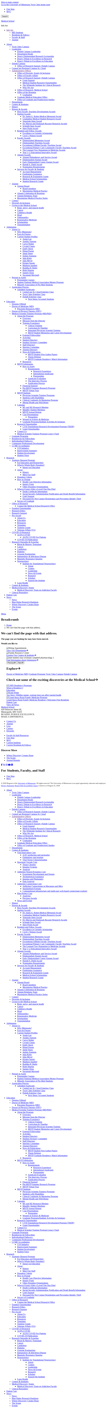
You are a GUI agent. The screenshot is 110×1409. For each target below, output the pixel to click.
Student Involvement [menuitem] (26, 453)
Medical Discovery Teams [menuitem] (23, 588)
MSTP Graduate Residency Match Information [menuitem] (47, 359)
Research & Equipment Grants (35, 973)
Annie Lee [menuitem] (27, 239)
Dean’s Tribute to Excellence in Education (35, 807)
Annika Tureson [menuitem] (29, 241)
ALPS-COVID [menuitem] (23, 535)
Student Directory (30, 1136)
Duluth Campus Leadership (29, 797)
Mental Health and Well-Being (35, 1199)
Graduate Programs (37, 674)
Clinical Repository (20, 1389)
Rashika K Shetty (30, 1064)
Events (15, 1405)
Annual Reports (13, 760)
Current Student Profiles (27, 1033)
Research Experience (42, 1167)
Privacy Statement (7, 786)
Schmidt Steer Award (32, 922)
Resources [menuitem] (27, 362)
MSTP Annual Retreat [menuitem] (32, 412)
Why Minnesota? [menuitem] (24, 232)
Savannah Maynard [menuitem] (31, 275)
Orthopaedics (22, 1014)
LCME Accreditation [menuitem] (21, 446)
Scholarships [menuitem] (22, 222)
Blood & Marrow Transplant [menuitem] (29, 544)
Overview (27, 1115)
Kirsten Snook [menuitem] (29, 263)
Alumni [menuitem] (15, 184)
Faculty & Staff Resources (17, 735)
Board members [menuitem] (29, 188)
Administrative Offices (21, 816)
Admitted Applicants (26, 1086)
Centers (31, 1365)
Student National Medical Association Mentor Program (40, 1078)
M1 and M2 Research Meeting (35, 1203)
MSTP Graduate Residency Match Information (47, 1155)
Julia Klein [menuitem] (27, 258)
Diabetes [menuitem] (21, 551)
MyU (8, 11)
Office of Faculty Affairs (27, 821)
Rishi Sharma (28, 1066)
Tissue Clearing (29, 864)
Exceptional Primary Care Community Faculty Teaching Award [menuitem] (49, 148)
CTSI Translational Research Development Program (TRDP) (48, 1223)
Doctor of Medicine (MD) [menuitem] (23, 306)
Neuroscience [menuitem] (23, 561)
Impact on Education (31, 1264)
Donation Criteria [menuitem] (24, 477)
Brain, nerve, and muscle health (30, 1004)
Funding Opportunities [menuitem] (21, 508)
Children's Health (24, 1009)
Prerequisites (38, 1172)
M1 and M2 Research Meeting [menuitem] (35, 407)
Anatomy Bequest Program (23, 1256)
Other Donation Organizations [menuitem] (35, 487)
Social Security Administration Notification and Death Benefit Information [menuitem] (54, 494)
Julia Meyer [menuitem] (27, 261)
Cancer (20, 1006)
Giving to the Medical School (24, 1002)
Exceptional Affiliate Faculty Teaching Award (42, 941)
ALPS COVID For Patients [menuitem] (34, 537)
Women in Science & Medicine (36, 1216)
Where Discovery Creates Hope (19, 755)
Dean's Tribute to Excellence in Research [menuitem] (34, 59)
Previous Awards (30, 898)
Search (5, 16)
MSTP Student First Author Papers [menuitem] (42, 354)
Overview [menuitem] (27, 318)
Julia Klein (27, 1054)
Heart (19, 1011)
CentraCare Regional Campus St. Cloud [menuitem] (29, 68)
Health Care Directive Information (37, 1278)
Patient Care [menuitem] (11, 595)
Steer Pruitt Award (30, 925)
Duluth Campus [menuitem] (18, 63)
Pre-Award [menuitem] (16, 515)
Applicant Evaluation (37, 1175)
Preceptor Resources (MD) (28, 1105)
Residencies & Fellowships (23, 1235)
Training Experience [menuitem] (31, 323)
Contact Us (11, 721)
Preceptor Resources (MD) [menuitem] (28, 309)
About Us (16, 1026)
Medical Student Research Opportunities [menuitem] (40, 83)
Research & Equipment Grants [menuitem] (35, 176)
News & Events (34, 1369)
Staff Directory (29, 1141)
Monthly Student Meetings (34, 1206)
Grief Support (28, 1292)
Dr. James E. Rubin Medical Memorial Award (42, 913)
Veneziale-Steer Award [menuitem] (32, 121)
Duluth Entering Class (32, 1093)
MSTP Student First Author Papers (42, 1151)
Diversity (10, 731)
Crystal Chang (29, 1042)
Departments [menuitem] (17, 102)
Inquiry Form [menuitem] (28, 484)
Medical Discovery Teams (23, 1384)
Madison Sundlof (30, 1062)
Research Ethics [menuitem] (18, 511)
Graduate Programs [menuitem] (20, 436)
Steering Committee (31, 1143)
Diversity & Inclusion (21, 999)
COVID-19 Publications (27, 1336)
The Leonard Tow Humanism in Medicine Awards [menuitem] (44, 150)
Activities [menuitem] (27, 337)
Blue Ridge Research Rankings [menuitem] (25, 602)
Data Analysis (28, 881)
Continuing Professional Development (28, 1240)
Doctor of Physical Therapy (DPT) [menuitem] (26, 311)
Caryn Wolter (28, 1040)
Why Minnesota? (24, 1028)
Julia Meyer (27, 1057)
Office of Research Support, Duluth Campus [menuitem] (36, 66)
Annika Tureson (29, 1038)
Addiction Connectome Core (29, 884)
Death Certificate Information (35, 1288)
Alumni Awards (24, 951)
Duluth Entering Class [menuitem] (32, 297)
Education (10, 1098)
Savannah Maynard (31, 1071)
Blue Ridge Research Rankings (25, 1398)
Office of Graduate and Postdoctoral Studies (35, 845)
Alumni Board (23, 982)
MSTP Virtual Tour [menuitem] (31, 390)
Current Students (13, 743)
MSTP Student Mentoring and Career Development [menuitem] (50, 333)
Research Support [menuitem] (19, 513)
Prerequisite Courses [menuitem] (25, 280)
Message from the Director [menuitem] (34, 321)
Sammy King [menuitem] (28, 273)
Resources (27, 1158)
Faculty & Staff (18, 37)
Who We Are (28, 833)
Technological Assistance (33, 876)
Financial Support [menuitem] (30, 386)
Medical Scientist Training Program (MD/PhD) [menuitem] (32, 313)
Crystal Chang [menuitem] (29, 246)
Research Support (19, 1309)
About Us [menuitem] (16, 229)
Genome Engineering (26, 1350)
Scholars (31, 1374)
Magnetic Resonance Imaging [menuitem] (29, 559)
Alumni (15, 40)
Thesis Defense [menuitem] (34, 357)
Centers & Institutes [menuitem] (20, 104)
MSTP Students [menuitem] (23, 393)
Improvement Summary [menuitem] (27, 450)
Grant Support (29, 826)
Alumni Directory (30, 1146)
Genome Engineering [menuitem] (26, 554)
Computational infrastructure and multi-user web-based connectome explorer (55, 891)
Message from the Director (34, 1117)
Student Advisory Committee (35, 1139)
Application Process (20, 1083)
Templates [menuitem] (21, 525)
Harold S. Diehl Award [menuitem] (32, 164)
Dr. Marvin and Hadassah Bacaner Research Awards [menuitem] (45, 123)
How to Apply (29, 1163)
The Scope (11, 758)
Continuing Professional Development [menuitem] (28, 443)
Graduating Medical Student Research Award (42, 915)
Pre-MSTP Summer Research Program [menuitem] (39, 388)
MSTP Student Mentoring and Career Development (50, 1129)
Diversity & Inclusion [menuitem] (21, 203)
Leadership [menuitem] (16, 49)
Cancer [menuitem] (20, 210)
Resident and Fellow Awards (29, 927)
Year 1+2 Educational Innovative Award (40, 949)
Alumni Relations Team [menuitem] (27, 196)
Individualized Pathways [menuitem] (22, 441)
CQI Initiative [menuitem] (23, 448)
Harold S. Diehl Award (32, 961)
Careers (9, 728)
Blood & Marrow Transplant (29, 1341)
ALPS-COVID (23, 1331)
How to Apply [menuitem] (29, 366)
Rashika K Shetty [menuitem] (30, 268)
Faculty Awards (23, 934)
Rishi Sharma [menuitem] (28, 270)
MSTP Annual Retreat (32, 1208)
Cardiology (22, 1345)
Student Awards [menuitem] (24, 114)
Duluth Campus (70, 674)
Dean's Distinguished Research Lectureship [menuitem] (35, 56)
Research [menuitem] (10, 458)
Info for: (9, 30)
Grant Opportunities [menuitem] (31, 429)
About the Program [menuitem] (25, 316)
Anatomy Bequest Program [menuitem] (23, 460)
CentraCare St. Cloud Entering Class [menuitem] (38, 292)
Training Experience (31, 1119)
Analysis (26, 869)
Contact (15, 997)
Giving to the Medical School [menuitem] (24, 205)
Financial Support (30, 1182)
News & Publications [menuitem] (32, 352)
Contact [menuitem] (15, 200)
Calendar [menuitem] (21, 405)
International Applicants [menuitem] (43, 374)
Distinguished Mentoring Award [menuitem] (36, 140)
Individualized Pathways (22, 1237)
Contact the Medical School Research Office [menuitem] (36, 506)
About (9, 790)
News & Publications (32, 1148)
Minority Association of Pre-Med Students (35, 1081)
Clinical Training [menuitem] (35, 325)
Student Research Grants (33, 977)
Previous (11, 663)
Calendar (21, 1201)
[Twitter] (4, 765)
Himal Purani (28, 1047)
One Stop (10, 9)
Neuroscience (23, 1357)
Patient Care (11, 1391)
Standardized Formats (32, 889)
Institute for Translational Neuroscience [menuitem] (39, 564)
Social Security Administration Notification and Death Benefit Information (54, 1290)
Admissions (11, 1023)
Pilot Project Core (24, 893)
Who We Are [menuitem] (28, 87)
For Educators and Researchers (30, 1259)
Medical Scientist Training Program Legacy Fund (38, 1230)
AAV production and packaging (36, 855)
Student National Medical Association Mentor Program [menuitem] (40, 282)
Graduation (27, 840)
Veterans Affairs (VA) (26, 1326)
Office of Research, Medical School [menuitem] (32, 90)
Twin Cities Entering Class (34, 1090)
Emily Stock (28, 1045)
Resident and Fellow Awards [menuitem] (29, 131)
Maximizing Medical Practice (35, 987)
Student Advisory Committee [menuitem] (35, 342)
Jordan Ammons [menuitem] (29, 256)
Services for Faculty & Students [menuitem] (30, 169)
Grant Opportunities (31, 1225)
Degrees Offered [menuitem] (19, 304)
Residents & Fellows (20, 35)
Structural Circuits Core (27, 862)
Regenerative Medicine (27, 1016)
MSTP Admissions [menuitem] (25, 364)
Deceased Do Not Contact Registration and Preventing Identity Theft (52, 1295)
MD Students (17, 32)
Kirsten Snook (29, 1059)
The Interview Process (37, 1177)
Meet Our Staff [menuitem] (29, 475)
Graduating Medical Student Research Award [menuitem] (42, 119)
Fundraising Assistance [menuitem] (32, 174)
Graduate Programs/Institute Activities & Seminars (44, 1218)
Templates (21, 1321)
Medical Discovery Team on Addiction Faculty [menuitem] (37, 590)
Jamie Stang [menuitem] (28, 253)
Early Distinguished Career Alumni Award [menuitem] (40, 162)
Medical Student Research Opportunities (40, 828)
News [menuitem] (8, 597)
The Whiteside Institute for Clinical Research (42, 831)
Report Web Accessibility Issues (26, 786)
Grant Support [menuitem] (29, 80)
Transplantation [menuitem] (23, 224)
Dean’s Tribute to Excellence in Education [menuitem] (35, 61)
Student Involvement (26, 1249)
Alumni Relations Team (27, 992)
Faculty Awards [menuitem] (23, 138)
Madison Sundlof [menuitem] (30, 265)
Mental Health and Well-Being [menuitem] (35, 402)
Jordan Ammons (29, 1052)
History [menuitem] (15, 107)
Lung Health (22, 1379)
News (8, 1393)
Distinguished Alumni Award (35, 956)
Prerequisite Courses (25, 1076)
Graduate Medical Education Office (32, 843)
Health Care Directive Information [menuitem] (37, 482)
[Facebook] (1, 765)
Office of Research (20, 1300)
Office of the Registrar (26, 838)
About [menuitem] (9, 44)
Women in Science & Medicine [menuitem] (36, 419)
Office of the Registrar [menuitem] (26, 92)
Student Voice (23, 1252)
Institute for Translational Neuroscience (39, 1360)
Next (20, 663)
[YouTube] (9, 765)
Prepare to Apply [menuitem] (19, 277)
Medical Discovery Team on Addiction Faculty (37, 1386)
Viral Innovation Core (26, 852)
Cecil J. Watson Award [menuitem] (32, 136)
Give (8, 726)
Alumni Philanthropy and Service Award (40, 953)
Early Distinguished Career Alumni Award (40, 958)
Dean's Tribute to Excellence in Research (34, 804)
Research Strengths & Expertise (25, 1338)
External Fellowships (31, 1131)
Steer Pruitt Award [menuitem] (30, 128)
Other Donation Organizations (35, 1283)
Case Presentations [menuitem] (30, 414)
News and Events (24, 901)
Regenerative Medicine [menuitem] (27, 220)
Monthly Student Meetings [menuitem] (34, 410)
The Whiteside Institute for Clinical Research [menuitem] (42, 85)
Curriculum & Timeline (38, 1124)
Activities (27, 1134)
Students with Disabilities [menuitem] (33, 398)
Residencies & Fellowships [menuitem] (23, 438)
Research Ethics (18, 1307)
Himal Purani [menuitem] (28, 251)
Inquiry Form (28, 1280)
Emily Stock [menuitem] (28, 249)
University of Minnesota (27, 783)
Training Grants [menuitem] (23, 527)
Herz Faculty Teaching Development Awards (36, 908)
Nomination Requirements (34, 963)
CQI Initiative (23, 1244)
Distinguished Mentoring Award (36, 937)
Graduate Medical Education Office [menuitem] (32, 97)
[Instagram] (7, 765)
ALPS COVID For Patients (34, 1333)
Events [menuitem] (15, 609)
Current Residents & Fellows (18, 745)
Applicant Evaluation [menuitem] (37, 378)
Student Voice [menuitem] (23, 455)
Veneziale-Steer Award (32, 917)
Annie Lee (27, 1035)
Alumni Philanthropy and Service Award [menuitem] (40, 157)
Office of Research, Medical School (32, 836)
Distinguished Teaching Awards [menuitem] (36, 143)
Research (10, 1254)
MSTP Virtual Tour (31, 1187)
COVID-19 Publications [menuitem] (27, 539)
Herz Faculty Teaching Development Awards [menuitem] (36, 111)
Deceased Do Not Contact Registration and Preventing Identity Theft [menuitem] (52, 499)
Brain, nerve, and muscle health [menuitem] (30, 208)
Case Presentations (30, 1211)
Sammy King (28, 1069)
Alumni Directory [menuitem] (30, 350)
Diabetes (21, 1348)
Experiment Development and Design (38, 874)
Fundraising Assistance (32, 970)
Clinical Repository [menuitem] (20, 592)
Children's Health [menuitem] (24, 212)
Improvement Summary (27, 1247)
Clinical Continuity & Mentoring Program (40, 1196)
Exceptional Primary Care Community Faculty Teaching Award (49, 944)
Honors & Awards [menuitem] (19, 109)
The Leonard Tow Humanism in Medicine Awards (44, 946)
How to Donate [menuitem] (23, 479)
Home (9, 625)
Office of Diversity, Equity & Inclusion (33, 819)
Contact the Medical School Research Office (36, 1302)
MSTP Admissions (25, 1160)
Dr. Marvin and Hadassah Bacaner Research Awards (45, 920)
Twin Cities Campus (54, 674)
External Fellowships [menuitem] (31, 335)
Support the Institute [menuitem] (36, 580)
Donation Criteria (24, 1273)
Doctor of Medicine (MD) (17, 674)
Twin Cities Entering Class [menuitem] (34, 294)
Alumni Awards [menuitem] (24, 155)
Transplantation (23, 1021)
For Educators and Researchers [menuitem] (30, 463)
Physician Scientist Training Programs (39, 1191)
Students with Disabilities (33, 1194)
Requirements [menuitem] (34, 369)
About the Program (25, 1112)
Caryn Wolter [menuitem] (28, 244)
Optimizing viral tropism (33, 857)
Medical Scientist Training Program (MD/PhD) (32, 1110)
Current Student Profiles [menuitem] (27, 237)
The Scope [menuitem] (16, 607)
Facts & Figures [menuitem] (24, 234)
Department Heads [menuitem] (25, 54)
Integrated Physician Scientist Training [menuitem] (44, 330)
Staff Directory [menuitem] (29, 345)
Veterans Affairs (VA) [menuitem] (26, 530)
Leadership (16, 795)
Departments (17, 848)
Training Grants (23, 1324)
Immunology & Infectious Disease (31, 1353)
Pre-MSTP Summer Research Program (39, 1184)
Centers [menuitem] (31, 568)
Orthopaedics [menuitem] (22, 217)
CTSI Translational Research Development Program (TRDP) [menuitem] (48, 426)
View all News (12, 705)
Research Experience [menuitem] (42, 371)
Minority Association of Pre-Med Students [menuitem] (35, 285)
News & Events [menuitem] (34, 573)
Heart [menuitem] (19, 215)
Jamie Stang (28, 1050)
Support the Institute (36, 1377)
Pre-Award (16, 1312)
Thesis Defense (34, 1153)
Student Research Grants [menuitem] (33, 181)
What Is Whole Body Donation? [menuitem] (31, 465)
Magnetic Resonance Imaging (29, 1355)
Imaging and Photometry (33, 879)
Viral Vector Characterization (35, 860)
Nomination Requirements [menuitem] (34, 167)
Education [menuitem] (10, 301)
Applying (27, 896)
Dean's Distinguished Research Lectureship (35, 802)
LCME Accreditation (21, 1242)
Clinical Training (35, 1122)
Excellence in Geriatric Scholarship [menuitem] (37, 133)
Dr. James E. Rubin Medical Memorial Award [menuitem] (42, 116)
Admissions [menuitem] (11, 227)
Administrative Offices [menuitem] (21, 71)
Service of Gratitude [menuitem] (25, 501)
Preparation (33, 1213)
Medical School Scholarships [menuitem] (35, 179)
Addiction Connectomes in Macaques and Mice (43, 886)
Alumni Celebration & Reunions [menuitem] (31, 193)
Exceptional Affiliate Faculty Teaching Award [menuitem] (42, 145)
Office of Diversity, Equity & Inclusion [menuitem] (33, 73)
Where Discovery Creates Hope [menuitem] (25, 604)
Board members (29, 985)
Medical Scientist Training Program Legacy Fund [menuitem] (38, 434)
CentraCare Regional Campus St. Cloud (29, 814)
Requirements (34, 1165)
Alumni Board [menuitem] (23, 186)
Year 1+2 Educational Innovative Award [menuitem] (40, 152)
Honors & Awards (19, 905)
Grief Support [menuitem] (28, 496)
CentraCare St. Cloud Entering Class (38, 1088)
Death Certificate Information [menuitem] (35, 491)
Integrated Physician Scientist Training (44, 1127)
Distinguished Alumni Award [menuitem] (35, 160)
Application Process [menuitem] (20, 287)
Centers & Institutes (20, 850)
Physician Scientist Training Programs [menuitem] (39, 395)
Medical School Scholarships (35, 975)
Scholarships (22, 1018)
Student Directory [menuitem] (30, 340)
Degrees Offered (19, 1100)
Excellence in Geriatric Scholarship (37, 929)
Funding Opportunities (21, 1304)
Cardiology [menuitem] (22, 549)
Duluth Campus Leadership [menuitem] (29, 51)
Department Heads (25, 800)
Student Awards (24, 910)
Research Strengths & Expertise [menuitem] (25, 542)
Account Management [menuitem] (32, 172)
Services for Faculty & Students (30, 965)
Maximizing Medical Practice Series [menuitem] (32, 198)
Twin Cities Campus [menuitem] (20, 47)
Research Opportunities (27, 1220)
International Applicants (43, 1170)
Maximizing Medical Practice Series (32, 994)
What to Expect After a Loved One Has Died (36, 1285)
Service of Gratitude (25, 1297)
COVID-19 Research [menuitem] (21, 532)
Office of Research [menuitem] (20, 503)
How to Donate (23, 1276)
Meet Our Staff (29, 1271)
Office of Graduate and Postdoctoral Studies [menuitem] (35, 99)
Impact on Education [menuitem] (31, 467)
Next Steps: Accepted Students (41, 1095)
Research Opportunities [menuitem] (27, 424)
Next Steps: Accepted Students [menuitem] (41, 299)
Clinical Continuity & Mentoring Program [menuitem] (40, 400)
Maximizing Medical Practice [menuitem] (35, 191)
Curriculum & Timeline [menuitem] (38, 328)
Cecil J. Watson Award (32, 932)
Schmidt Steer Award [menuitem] (32, 126)
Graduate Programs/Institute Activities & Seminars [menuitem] (44, 422)
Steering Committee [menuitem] (31, 347)
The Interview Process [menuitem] (37, 381)
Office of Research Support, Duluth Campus (36, 812)
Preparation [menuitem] (33, 417)
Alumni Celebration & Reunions (31, 989)
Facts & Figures (24, 1030)
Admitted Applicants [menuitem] (26, 289)
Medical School (7, 21)
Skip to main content (10, 2)
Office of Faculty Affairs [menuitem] (27, 75)
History (15, 903)
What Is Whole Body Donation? (31, 1261)
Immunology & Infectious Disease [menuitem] (31, 556)
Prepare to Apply (19, 1074)
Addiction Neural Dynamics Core (31, 872)
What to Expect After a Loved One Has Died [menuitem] (36, 489)
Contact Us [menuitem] (22, 431)
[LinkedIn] (12, 765)
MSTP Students (23, 1189)
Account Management (32, 968)
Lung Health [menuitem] (22, 583)
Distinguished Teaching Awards (36, 939)
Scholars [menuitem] (31, 578)
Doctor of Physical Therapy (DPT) (26, 1107)
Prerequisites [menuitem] (38, 376)
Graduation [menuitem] (27, 95)
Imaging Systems (30, 867)
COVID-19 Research (21, 1329)
